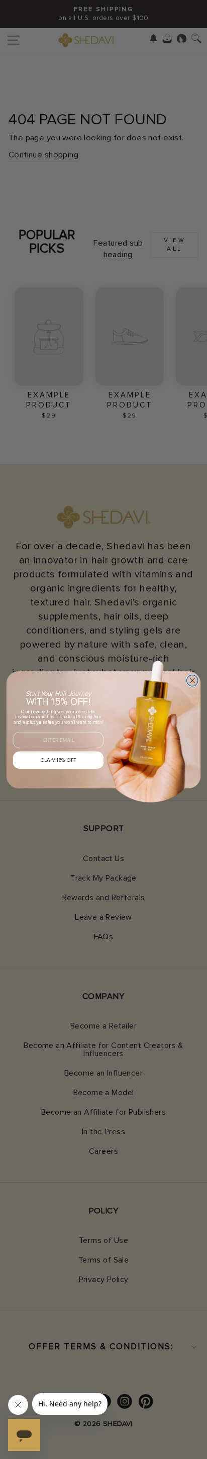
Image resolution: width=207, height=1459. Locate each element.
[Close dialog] (192, 680)
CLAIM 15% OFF (58, 759)
